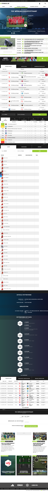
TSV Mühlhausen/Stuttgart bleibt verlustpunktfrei (32, 50)
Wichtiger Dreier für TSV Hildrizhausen (7, 48)
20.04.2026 (19, 48)
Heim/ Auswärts (14, 120)
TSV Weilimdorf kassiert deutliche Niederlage (32, 46)
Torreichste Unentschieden (24, 378)
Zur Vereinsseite (24, 12)
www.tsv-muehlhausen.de (17, 425)
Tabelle (5, 120)
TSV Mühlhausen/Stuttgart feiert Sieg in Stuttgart (33, 53)
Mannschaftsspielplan (39, 66)
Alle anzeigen (24, 375)
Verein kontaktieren (31, 426)
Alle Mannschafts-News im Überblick (8, 54)
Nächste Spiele (8, 66)
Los (39, 114)
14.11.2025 (19, 50)
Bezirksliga (30, 15)
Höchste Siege (8, 378)
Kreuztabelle (33, 120)
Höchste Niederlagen (39, 378)
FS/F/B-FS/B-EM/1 (20, 302)
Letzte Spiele (24, 66)
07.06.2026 (19, 39)
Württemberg (25, 9)
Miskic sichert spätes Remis (31, 48)
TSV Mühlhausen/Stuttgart (24, 412)
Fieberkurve (24, 120)
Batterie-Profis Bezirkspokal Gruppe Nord (34, 299)
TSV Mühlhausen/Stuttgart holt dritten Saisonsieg (33, 44)
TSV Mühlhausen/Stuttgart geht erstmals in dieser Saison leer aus (33, 41)
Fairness (43, 120)
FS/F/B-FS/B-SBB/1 (28, 302)
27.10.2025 (19, 52)
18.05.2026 (19, 41)
